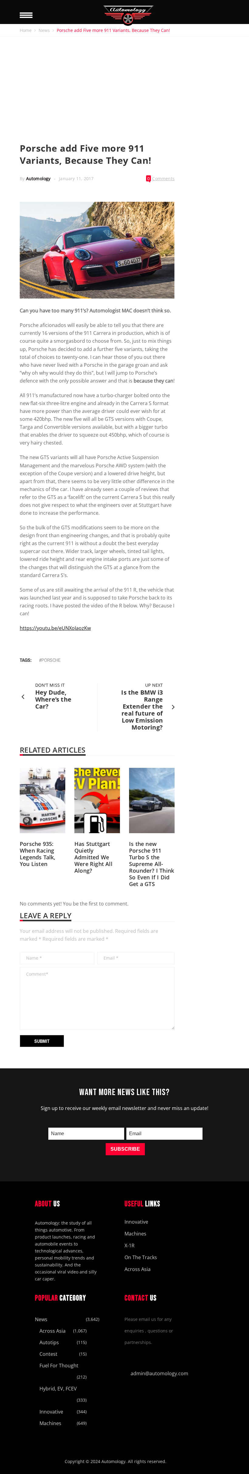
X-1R (129, 1245)
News (44, 30)
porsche (51, 660)
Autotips (49, 1342)
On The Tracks (140, 1257)
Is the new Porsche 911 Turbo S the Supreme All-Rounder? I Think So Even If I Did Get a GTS (151, 864)
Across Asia (137, 1269)
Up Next (154, 685)
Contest (48, 1354)
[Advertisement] (124, 82)
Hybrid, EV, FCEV (58, 1388)
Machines (135, 1233)
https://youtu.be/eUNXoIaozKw (55, 628)
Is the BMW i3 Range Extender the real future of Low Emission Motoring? (142, 709)
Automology (38, 178)
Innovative (136, 1221)
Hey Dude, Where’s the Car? (53, 699)
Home (26, 30)
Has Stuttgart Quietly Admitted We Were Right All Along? (93, 857)
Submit (41, 1041)
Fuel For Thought (58, 1365)
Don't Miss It (50, 685)
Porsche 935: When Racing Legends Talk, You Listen (38, 854)
